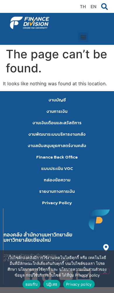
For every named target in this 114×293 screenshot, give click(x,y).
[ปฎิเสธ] (105, 271)
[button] (83, 37)
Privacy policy (79, 284)
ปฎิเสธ (51, 284)
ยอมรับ (31, 284)
